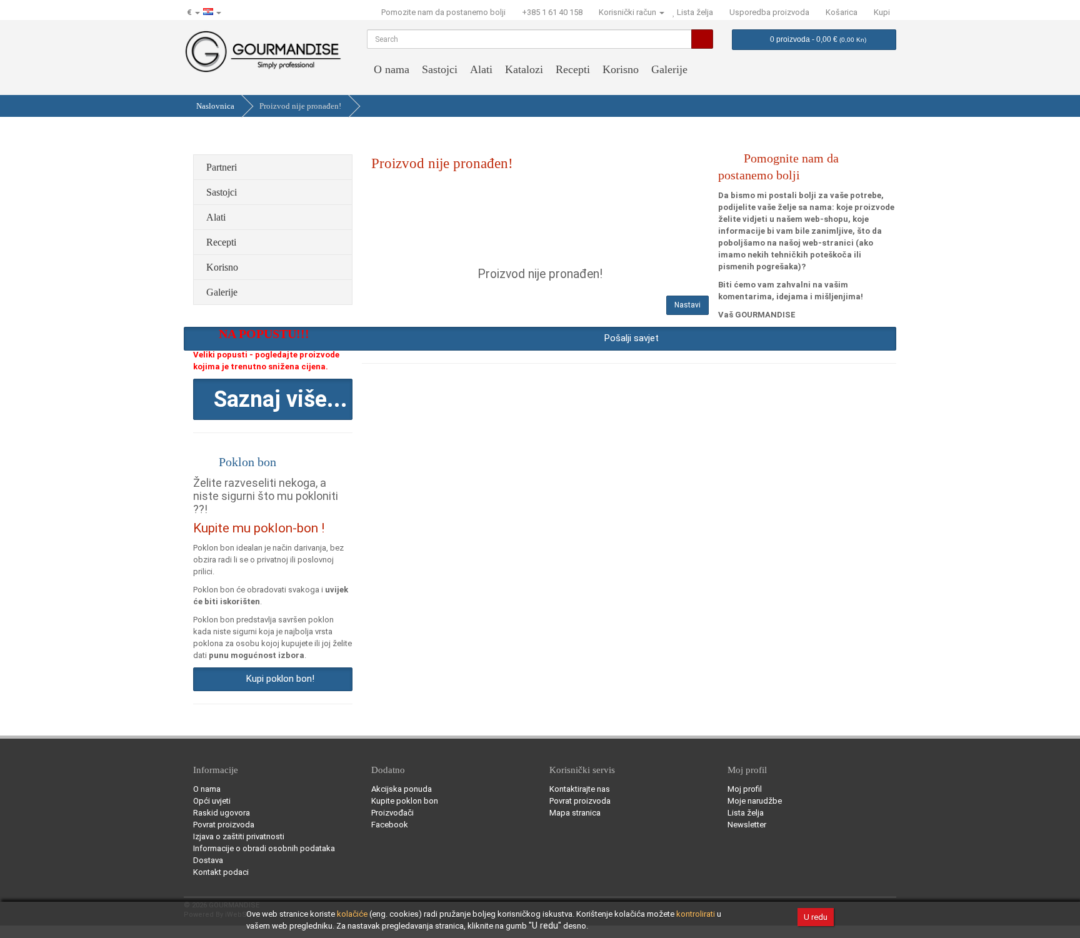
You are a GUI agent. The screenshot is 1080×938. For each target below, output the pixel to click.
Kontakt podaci (221, 872)
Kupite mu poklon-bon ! (258, 528)
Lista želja (746, 812)
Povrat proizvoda (223, 824)
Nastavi (687, 305)
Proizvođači (392, 812)
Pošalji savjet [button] (629, 338)
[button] (272, 399)
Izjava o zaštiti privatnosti (238, 836)
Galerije (669, 69)
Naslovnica (215, 106)
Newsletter (747, 824)
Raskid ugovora (221, 812)
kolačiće (352, 914)
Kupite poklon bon (404, 801)
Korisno (620, 69)
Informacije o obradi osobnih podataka (264, 848)
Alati (481, 69)
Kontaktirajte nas (579, 789)
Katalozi (524, 69)
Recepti (573, 69)
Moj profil (745, 789)
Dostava (208, 860)
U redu (816, 917)
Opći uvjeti (212, 801)
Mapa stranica (575, 812)
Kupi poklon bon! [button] (277, 678)
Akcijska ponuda (401, 789)
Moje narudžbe (755, 801)
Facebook (389, 824)
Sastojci (440, 69)
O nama (391, 69)
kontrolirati (695, 914)
